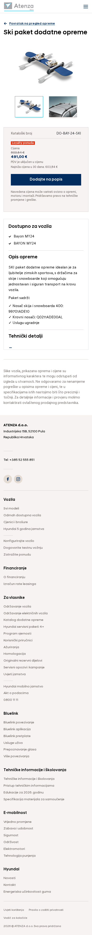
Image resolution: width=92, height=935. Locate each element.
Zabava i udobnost (18, 828)
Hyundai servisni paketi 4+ (24, 627)
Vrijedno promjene (18, 822)
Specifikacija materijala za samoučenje (34, 799)
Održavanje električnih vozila (26, 613)
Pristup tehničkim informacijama (29, 786)
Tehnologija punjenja (20, 856)
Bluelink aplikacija (17, 729)
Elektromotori (14, 849)
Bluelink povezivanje (19, 722)
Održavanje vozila (17, 606)
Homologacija (15, 654)
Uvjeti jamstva (15, 674)
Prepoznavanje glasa (20, 749)
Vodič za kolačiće (15, 918)
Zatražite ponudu (17, 554)
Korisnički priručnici (18, 640)
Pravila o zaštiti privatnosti (46, 910)
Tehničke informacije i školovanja (29, 779)
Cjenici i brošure (16, 522)
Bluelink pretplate (17, 736)
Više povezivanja (16, 756)
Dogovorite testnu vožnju (23, 548)
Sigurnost (11, 835)
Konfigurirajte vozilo (19, 541)
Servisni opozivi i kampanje (24, 667)
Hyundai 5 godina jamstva (24, 529)
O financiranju (14, 577)
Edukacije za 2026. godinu (24, 792)
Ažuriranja (11, 647)
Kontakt (10, 885)
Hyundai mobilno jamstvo (23, 686)
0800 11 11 (11, 700)
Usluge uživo (13, 743)
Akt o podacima (16, 693)
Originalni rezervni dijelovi (23, 661)
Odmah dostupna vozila (22, 515)
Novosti (10, 878)
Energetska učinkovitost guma (27, 892)
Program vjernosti (17, 633)
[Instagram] (18, 479)
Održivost (11, 842)
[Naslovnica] (19, 6)
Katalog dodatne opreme (23, 620)
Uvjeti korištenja (14, 910)
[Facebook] (8, 479)
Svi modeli (11, 508)
